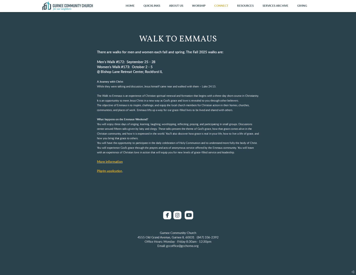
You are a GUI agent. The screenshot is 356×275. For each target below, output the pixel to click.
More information (110, 162)
